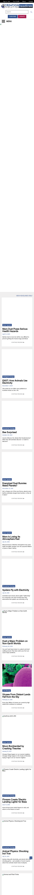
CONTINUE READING (17, 342)
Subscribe (12, 16)
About (24, 1)
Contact (31, 1)
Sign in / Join (6, 1)
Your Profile (16, 1)
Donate (22, 16)
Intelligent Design (8, 377)
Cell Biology (6, 690)
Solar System (7, 325)
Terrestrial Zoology (9, 428)
